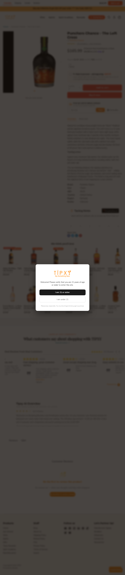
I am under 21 (62, 299)
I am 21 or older (62, 292)
